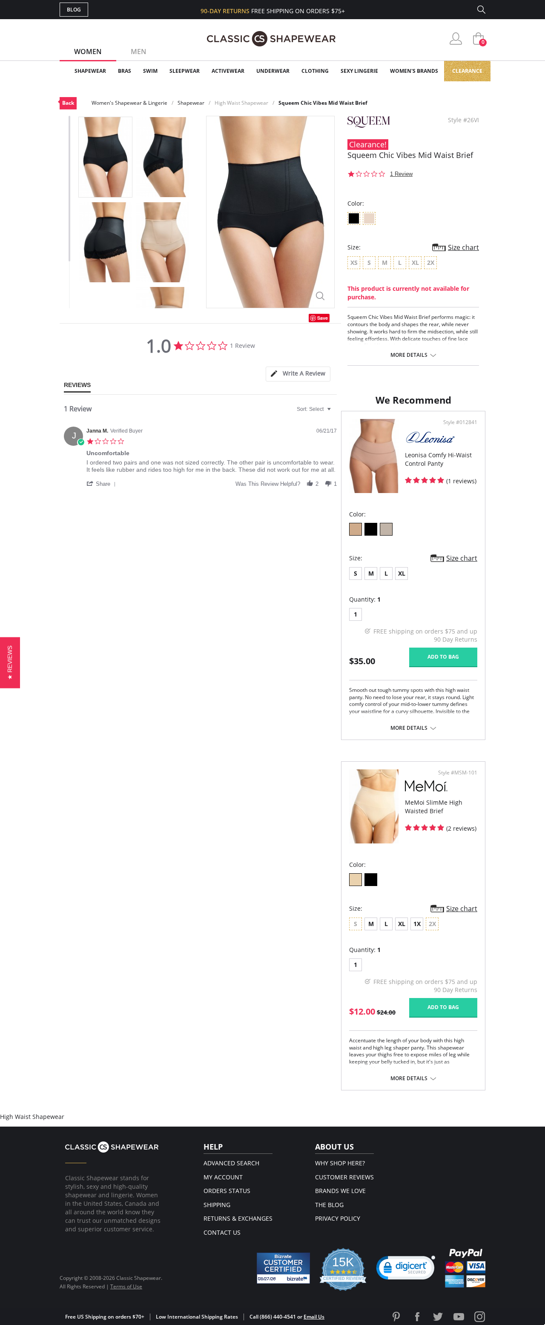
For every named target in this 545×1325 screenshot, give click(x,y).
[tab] (298, 374)
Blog (74, 9)
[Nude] (386, 529)
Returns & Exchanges (238, 1218)
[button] (102, 483)
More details (408, 355)
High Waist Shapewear (241, 102)
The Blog (329, 1205)
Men (138, 51)
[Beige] (355, 529)
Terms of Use (126, 1286)
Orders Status (227, 1191)
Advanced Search (231, 1163)
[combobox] (315, 409)
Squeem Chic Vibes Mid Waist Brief (322, 102)
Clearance (467, 71)
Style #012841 (460, 422)
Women (88, 51)
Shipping (217, 1205)
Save (322, 318)
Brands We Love (340, 1191)
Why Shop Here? (340, 1163)
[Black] (370, 529)
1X (417, 924)
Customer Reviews (344, 1177)
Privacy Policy (337, 1218)
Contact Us (222, 1232)
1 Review (401, 174)
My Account (223, 1177)
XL (401, 573)
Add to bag (443, 656)
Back (68, 102)
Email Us (314, 1316)
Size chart (463, 247)
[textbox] (335, 412)
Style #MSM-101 (457, 772)
